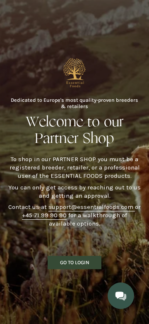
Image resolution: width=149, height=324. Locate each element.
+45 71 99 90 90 (44, 215)
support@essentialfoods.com (91, 207)
